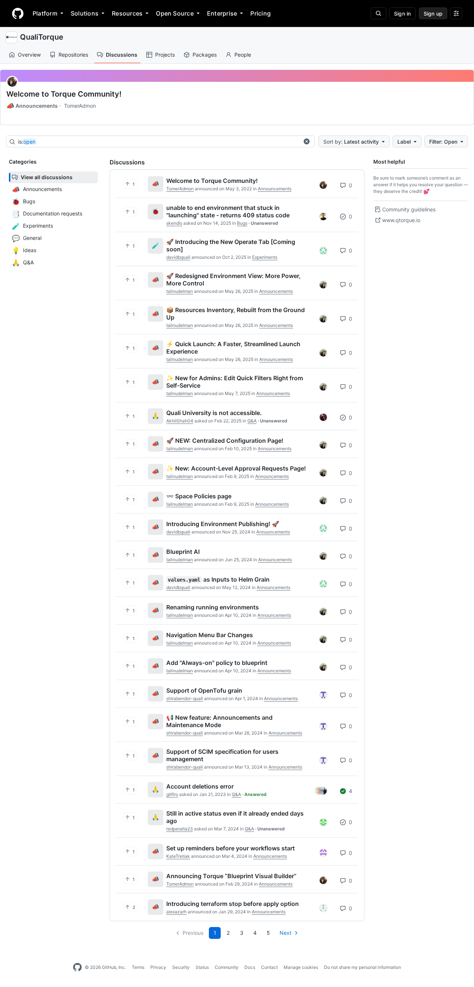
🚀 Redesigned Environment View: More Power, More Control (233, 279)
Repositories (73, 54)
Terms (138, 967)
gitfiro (172, 794)
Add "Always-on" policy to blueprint (216, 662)
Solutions (85, 13)
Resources (127, 13)
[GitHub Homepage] (77, 967)
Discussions (121, 54)
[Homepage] (18, 13)
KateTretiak (178, 856)
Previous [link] (193, 933)
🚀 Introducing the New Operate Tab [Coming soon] (230, 245)
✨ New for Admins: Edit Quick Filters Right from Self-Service (234, 381)
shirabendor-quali (184, 698)
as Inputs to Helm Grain (219, 579)
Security (181, 967)
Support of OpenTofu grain (204, 690)
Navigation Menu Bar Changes (209, 635)
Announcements (32, 106)
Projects (165, 54)
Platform (45, 13)
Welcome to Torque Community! (63, 94)
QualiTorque (41, 37)
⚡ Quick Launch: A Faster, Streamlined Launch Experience (233, 347)
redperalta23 (179, 829)
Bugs (242, 223)
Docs (249, 967)
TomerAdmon (80, 106)
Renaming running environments (212, 607)
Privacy (158, 967)
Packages (205, 54)
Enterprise (222, 13)
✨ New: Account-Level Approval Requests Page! (236, 468)
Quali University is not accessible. (214, 412)
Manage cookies (301, 967)
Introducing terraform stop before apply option (232, 903)
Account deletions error (200, 786)
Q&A (252, 421)
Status (202, 967)
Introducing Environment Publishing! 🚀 (222, 524)
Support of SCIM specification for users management (222, 755)
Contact (269, 967)
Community (226, 967)
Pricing (260, 13)
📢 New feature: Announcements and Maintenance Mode (219, 721)
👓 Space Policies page (198, 496)
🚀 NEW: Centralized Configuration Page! (224, 440)
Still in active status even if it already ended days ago (235, 817)
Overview (29, 54)
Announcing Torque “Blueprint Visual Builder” (231, 876)
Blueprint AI (183, 551)
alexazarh (176, 911)
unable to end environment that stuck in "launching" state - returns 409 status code (228, 211)
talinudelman (179, 291)
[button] (306, 141)
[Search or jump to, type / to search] (378, 13)
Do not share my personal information (362, 967)
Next (285, 933)
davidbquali (178, 257)
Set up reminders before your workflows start (230, 848)
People (242, 54)
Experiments (264, 257)
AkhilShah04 (179, 421)
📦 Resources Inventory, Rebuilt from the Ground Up (235, 313)
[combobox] (158, 142)
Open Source (175, 13)
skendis (174, 223)
